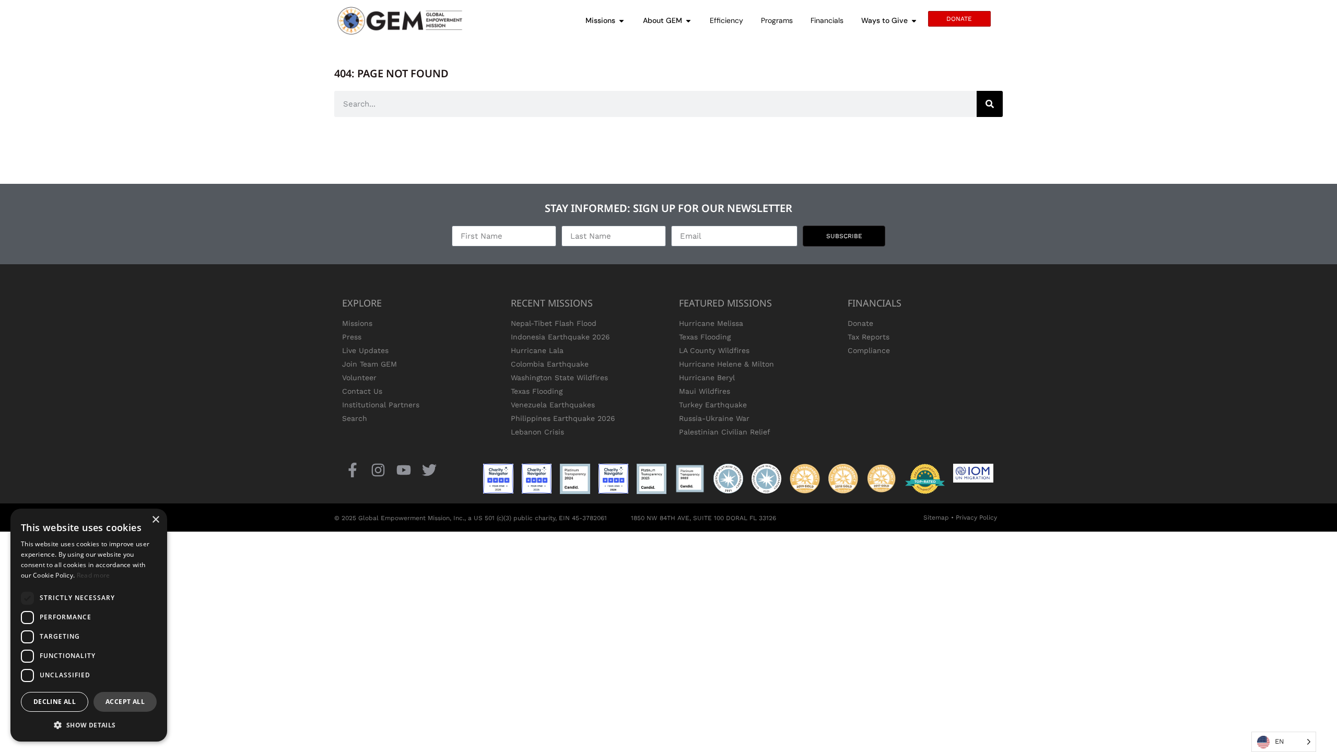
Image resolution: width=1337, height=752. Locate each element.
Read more (93, 575)
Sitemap (936, 517)
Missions (357, 323)
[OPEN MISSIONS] (621, 20)
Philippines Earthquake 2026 (563, 418)
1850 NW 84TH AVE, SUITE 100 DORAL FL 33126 (703, 518)
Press (351, 337)
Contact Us (362, 391)
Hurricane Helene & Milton (726, 364)
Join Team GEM (369, 364)
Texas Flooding (536, 391)
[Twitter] (429, 470)
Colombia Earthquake (550, 364)
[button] (89, 725)
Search (354, 418)
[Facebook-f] (352, 470)
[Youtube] (403, 470)
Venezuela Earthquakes (553, 405)
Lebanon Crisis (537, 432)
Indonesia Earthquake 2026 (560, 337)
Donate (860, 323)
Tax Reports (868, 337)
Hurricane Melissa (711, 323)
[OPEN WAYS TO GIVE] (914, 20)
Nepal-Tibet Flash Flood (553, 323)
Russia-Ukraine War (714, 418)
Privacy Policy (976, 517)
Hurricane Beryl (707, 377)
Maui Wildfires (704, 391)
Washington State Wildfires (559, 377)
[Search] (990, 104)
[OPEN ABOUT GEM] (688, 20)
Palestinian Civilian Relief (724, 432)
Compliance (869, 350)
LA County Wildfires (714, 350)
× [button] (155, 520)
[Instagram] (378, 470)
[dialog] (88, 625)
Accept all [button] (125, 701)
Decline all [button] (54, 701)
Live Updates (365, 350)
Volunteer (359, 377)
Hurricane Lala (537, 350)
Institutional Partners (380, 405)
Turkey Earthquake (713, 405)
